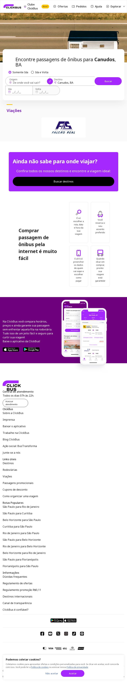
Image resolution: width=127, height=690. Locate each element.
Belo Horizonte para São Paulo (22, 520)
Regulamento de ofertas (17, 583)
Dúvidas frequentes (15, 576)
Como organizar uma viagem (20, 496)
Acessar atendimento (11, 403)
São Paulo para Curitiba (17, 513)
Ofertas (63, 6)
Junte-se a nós (11, 452)
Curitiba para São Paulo (17, 526)
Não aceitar (51, 673)
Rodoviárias (10, 470)
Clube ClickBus (37, 6)
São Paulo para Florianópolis (20, 559)
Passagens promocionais (18, 483)
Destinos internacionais (17, 596)
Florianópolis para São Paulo (20, 566)
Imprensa (9, 419)
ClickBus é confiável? (15, 609)
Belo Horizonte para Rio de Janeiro (24, 553)
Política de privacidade (77, 667)
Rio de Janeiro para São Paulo (21, 533)
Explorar (115, 6)
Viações (7, 476)
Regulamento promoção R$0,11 (22, 590)
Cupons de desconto (15, 489)
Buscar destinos (63, 181)
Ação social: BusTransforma (20, 446)
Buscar (108, 81)
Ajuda (98, 6)
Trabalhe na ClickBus (16, 433)
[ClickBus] (12, 6)
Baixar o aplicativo (14, 426)
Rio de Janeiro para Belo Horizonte (24, 546)
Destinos (8, 463)
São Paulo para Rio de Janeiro (21, 507)
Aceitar (73, 673)
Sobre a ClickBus (13, 413)
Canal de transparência (17, 603)
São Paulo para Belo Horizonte (22, 540)
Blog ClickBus (11, 439)
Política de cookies (40, 667)
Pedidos (81, 6)
